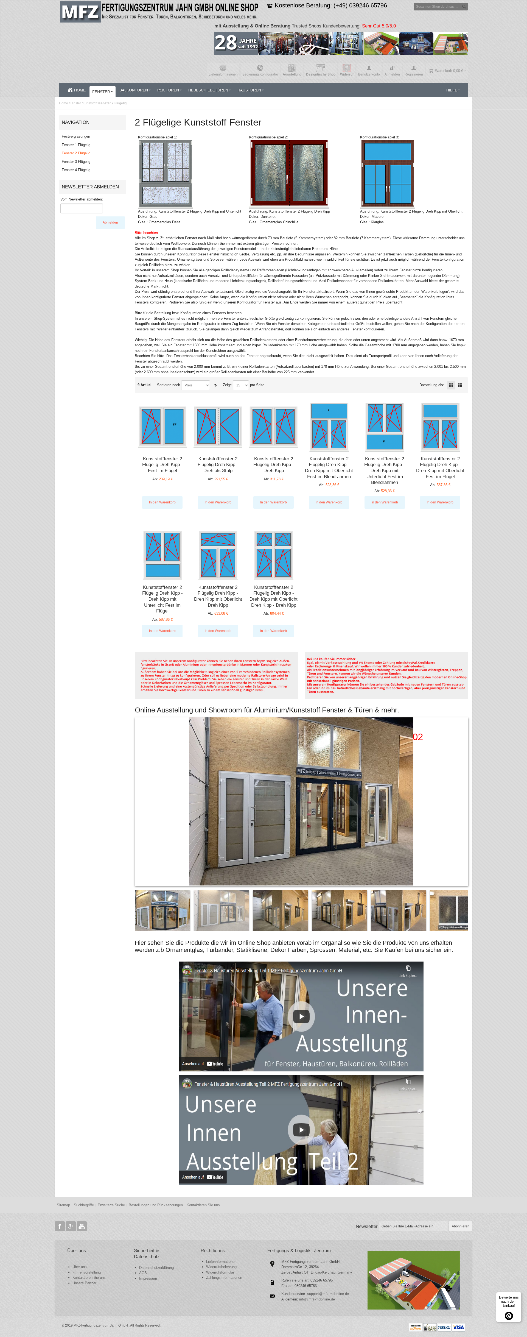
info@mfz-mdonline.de (317, 1299)
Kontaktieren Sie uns (203, 1205)
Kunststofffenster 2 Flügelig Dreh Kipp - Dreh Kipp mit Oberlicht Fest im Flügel (440, 467)
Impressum (148, 1278)
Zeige (227, 385)
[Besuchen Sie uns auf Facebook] (60, 1226)
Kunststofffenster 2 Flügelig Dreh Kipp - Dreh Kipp (273, 464)
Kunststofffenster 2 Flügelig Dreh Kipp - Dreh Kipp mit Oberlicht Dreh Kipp (218, 596)
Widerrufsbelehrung (221, 1267)
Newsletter (367, 1226)
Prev (139, 801)
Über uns (79, 1267)
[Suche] (464, 6)
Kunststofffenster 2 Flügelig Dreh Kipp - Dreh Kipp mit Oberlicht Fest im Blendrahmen (329, 467)
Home (63, 103)
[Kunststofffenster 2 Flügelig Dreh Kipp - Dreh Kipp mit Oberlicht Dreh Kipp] (218, 555)
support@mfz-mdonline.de (328, 1294)
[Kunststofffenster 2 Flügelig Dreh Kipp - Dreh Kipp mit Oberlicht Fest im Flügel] (440, 427)
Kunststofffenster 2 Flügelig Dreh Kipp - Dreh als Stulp (218, 464)
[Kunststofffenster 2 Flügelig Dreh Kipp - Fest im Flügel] (162, 427)
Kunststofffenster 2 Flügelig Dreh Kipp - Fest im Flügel (162, 464)
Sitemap (63, 1205)
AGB (143, 1273)
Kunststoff (90, 103)
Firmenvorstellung (86, 1272)
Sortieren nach (168, 385)
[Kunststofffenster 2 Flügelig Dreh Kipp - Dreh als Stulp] (218, 427)
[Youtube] (82, 1226)
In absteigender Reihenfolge (215, 385)
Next (463, 801)
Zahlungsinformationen (224, 1277)
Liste (460, 385)
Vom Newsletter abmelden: (81, 199)
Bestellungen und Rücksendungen (156, 1205)
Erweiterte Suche (111, 1205)
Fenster (75, 103)
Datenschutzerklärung (156, 1268)
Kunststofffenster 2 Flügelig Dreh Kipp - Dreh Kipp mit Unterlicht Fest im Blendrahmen (384, 470)
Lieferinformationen (221, 1262)
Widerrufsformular (220, 1272)
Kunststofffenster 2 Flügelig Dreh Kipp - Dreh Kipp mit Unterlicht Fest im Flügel (162, 599)
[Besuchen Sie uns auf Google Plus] (71, 1226)
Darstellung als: (431, 385)
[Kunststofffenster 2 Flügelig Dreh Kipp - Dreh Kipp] (273, 427)
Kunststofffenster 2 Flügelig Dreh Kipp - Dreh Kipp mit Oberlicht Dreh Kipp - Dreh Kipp (274, 596)
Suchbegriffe (84, 1205)
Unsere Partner (84, 1283)
